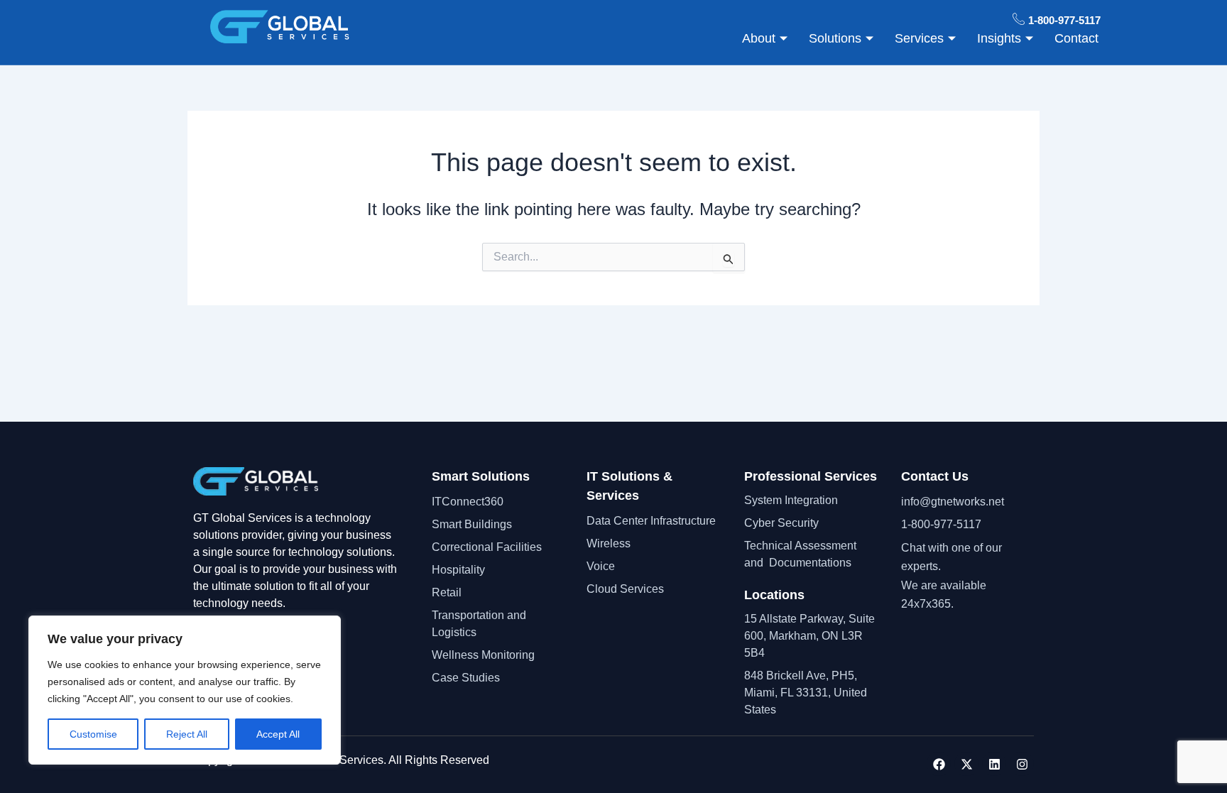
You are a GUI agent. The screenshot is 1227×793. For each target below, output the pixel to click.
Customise (93, 734)
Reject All (186, 734)
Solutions (835, 38)
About (758, 38)
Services (919, 38)
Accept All (278, 734)
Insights (999, 38)
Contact (1076, 38)
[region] (184, 690)
